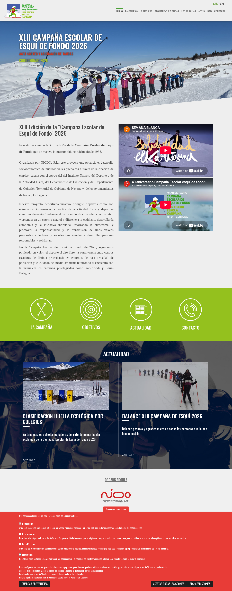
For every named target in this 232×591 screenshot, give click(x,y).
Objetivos (146, 11)
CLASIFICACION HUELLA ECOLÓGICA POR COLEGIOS (63, 418)
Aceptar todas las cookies (168, 584)
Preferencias (28, 534)
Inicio (119, 11)
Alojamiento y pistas (167, 11)
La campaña (132, 11)
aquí (27, 577)
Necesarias (27, 523)
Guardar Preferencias (35, 584)
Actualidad (205, 11)
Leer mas (28, 459)
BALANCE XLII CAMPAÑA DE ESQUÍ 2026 (162, 416)
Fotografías (188, 11)
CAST (215, 3)
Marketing (27, 554)
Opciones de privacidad (116, 509)
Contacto (220, 11)
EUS (222, 3)
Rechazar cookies (200, 584)
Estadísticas (28, 544)
